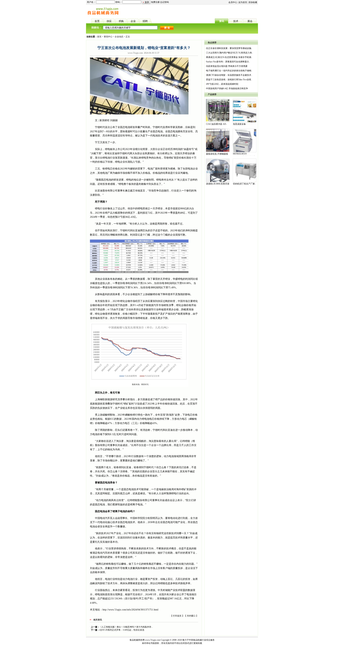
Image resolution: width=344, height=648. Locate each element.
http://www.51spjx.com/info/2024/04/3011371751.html (130, 609)
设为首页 (242, 2)
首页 (99, 36)
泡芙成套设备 (239, 124)
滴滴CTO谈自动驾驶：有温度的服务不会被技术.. (229, 75)
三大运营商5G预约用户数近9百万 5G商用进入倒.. (229, 52)
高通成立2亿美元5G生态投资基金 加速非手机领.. (229, 57)
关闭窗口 (191, 616)
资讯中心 (108, 36)
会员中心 (232, 2)
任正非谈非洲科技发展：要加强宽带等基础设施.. (229, 48)
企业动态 (119, 36)
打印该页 (177, 616)
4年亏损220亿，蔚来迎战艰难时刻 (222, 84)
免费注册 (155, 2)
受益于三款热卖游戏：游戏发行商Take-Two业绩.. (229, 79)
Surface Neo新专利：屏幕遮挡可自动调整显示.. (228, 61)
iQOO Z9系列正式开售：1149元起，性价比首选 (121, 630)
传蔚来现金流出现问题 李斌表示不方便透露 (226, 66)
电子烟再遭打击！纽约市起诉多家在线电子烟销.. (229, 70)
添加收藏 (253, 2)
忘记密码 (164, 2)
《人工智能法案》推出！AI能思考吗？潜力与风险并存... (126, 627)
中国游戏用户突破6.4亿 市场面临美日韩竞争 (227, 88)
